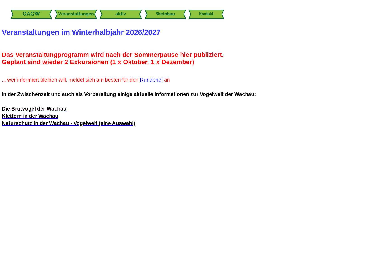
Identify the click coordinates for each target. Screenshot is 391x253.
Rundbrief (151, 80)
